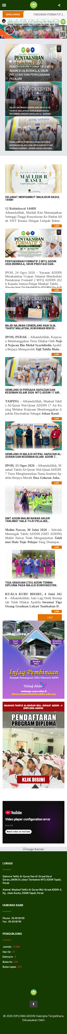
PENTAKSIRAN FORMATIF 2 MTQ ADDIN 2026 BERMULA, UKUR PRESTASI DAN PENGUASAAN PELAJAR (30, 264)
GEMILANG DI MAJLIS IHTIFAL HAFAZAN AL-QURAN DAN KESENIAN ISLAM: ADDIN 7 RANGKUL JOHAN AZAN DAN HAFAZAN (33, 456)
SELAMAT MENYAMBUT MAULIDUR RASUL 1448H (32, 198)
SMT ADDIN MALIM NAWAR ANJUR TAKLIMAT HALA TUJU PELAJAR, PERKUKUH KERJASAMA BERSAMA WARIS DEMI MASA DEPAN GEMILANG (32, 522)
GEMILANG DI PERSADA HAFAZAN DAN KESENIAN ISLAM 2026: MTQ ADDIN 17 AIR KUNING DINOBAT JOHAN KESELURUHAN (31, 145)
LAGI (56, 225)
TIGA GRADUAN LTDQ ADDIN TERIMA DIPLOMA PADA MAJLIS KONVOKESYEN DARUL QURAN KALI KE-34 (30, 585)
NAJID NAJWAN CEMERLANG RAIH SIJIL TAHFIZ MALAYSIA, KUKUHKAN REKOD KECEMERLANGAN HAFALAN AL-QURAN (30, 110)
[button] (5, 29)
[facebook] (33, 1004)
